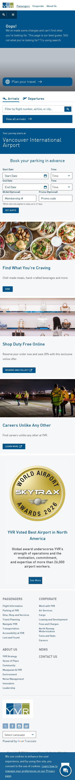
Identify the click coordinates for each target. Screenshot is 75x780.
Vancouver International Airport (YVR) (8, 5)
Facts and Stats (47, 635)
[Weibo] (26, 726)
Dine (7, 289)
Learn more (11, 446)
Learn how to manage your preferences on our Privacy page (31, 771)
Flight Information (13, 605)
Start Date (8, 169)
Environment (10, 674)
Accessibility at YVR (13, 632)
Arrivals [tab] (13, 98)
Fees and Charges (49, 623)
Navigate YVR (10, 623)
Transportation (11, 628)
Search (67, 109)
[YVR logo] (25, 710)
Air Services (45, 610)
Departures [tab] (36, 98)
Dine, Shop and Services (16, 614)
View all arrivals (16, 119)
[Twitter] (5, 726)
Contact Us (48, 656)
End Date (7, 180)
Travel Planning (11, 619)
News (43, 649)
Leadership (9, 687)
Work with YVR (47, 605)
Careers (43, 640)
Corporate (38, 6)
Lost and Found (11, 637)
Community (9, 665)
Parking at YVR (11, 610)
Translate (30, 741)
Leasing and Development (53, 619)
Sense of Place (11, 660)
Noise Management (13, 678)
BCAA (11, 191)
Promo (48, 191)
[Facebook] (12, 726)
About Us (52, 6)
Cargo (42, 614)
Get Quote (10, 210)
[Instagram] (19, 726)
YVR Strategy (10, 656)
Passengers (23, 6)
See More (35, 580)
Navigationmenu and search (8, 14)
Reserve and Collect (17, 370)
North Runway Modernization (47, 630)
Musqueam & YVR (12, 669)
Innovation (8, 683)
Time (54, 169)
